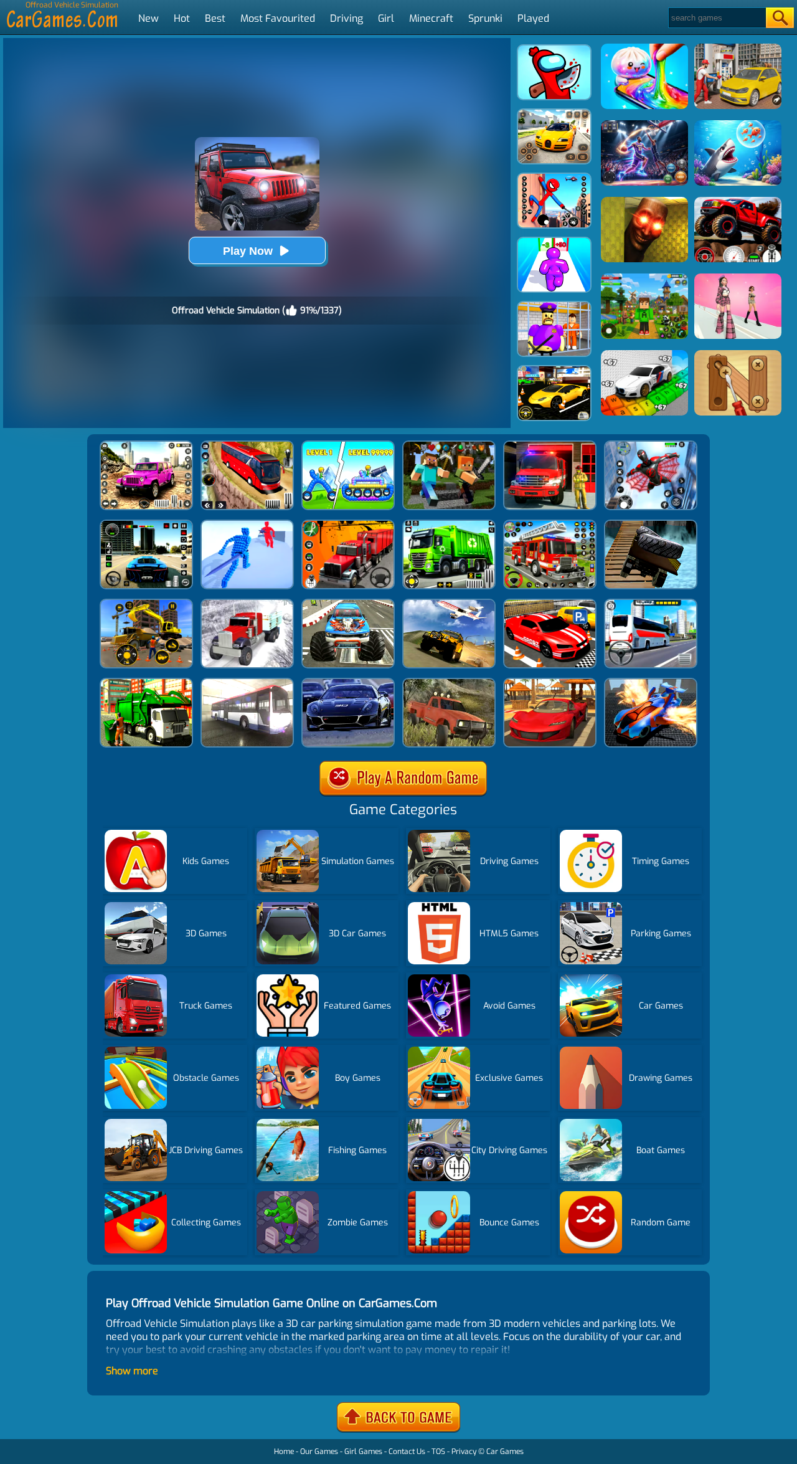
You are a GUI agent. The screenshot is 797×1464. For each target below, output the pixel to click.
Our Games (319, 1452)
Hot (182, 18)
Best (215, 18)
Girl (386, 18)
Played (533, 18)
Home (284, 1452)
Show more (132, 1370)
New (148, 18)
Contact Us (407, 1452)
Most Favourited (277, 18)
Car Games (505, 1452)
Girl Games (363, 1452)
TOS (438, 1452)
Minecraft (431, 18)
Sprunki (485, 18)
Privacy (463, 1452)
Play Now (248, 251)
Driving (346, 18)
